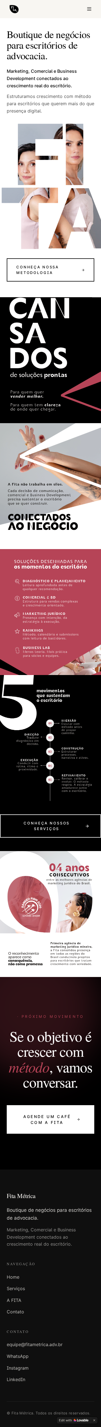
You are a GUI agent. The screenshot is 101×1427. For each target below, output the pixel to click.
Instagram (18, 1368)
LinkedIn (16, 1379)
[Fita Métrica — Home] (14, 9)
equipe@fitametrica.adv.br (35, 1344)
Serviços (16, 1288)
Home (13, 1277)
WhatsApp (18, 1356)
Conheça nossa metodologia (37, 270)
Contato (15, 1311)
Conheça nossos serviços (47, 826)
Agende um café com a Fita (47, 1119)
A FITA (14, 1300)
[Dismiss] (94, 1420)
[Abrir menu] (89, 9)
